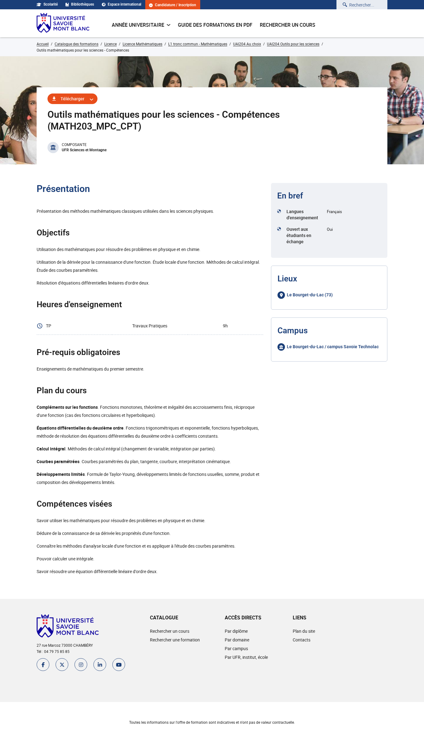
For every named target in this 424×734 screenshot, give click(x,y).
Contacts (301, 640)
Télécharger (72, 99)
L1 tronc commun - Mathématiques (197, 43)
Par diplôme (236, 631)
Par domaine (237, 640)
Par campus (236, 648)
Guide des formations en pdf (215, 24)
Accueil (43, 43)
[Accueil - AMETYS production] (63, 23)
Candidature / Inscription (175, 5)
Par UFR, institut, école (246, 657)
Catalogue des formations (76, 43)
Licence (110, 43)
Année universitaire (138, 24)
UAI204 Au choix (247, 43)
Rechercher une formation (175, 640)
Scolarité (50, 4)
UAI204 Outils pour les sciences (293, 43)
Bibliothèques (82, 4)
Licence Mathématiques (142, 43)
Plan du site (304, 631)
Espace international (124, 4)
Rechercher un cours (287, 24)
